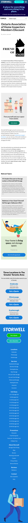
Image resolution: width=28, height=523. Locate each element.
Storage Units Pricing (14, 447)
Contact (14, 474)
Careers (14, 458)
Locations (14, 349)
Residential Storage (14, 363)
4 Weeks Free (14, 441)
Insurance (14, 387)
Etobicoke (14, 284)
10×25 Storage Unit (14, 415)
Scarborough (14, 310)
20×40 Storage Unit (14, 426)
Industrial (14, 385)
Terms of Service (14, 463)
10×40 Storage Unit (14, 423)
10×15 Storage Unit (14, 410)
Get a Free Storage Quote (14, 254)
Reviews (14, 467)
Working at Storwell (14, 455)
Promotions (14, 430)
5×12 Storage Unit (14, 402)
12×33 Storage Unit (14, 421)
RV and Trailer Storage (14, 374)
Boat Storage (14, 371)
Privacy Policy (14, 460)
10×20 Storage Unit (14, 413)
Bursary (14, 452)
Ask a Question (19, 1)
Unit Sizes (14, 392)
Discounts (14, 433)
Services (14, 361)
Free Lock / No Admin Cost (14, 438)
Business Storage (14, 366)
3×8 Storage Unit (14, 397)
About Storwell (14, 445)
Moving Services (14, 369)
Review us (14, 470)
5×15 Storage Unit (14, 405)
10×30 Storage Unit (14, 418)
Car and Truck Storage (14, 377)
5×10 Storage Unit (14, 399)
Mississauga (14, 297)
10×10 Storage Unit (14, 407)
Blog (14, 450)
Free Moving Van (14, 435)
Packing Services (14, 382)
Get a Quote (14, 123)
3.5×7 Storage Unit (14, 394)
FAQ (14, 479)
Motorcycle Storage (14, 379)
